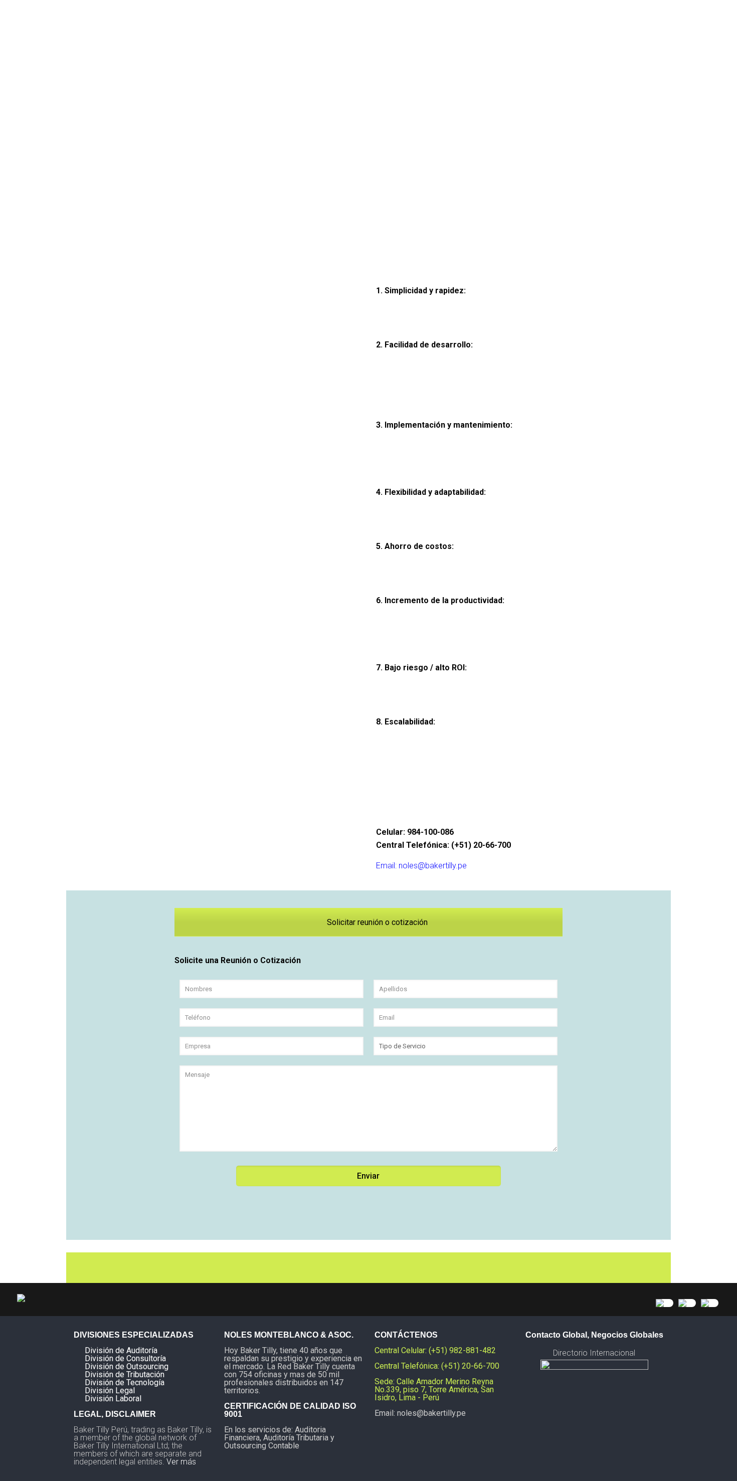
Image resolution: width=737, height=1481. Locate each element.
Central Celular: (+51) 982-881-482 (435, 1350)
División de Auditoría (121, 1350)
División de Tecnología (124, 1382)
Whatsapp (407, 794)
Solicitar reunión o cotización (376, 922)
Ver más (181, 1461)
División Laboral (113, 1398)
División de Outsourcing (126, 1366)
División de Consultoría (125, 1358)
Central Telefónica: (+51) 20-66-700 (443, 845)
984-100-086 (430, 832)
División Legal (110, 1390)
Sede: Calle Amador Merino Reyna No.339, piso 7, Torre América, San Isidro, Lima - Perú (434, 1389)
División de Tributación (124, 1374)
